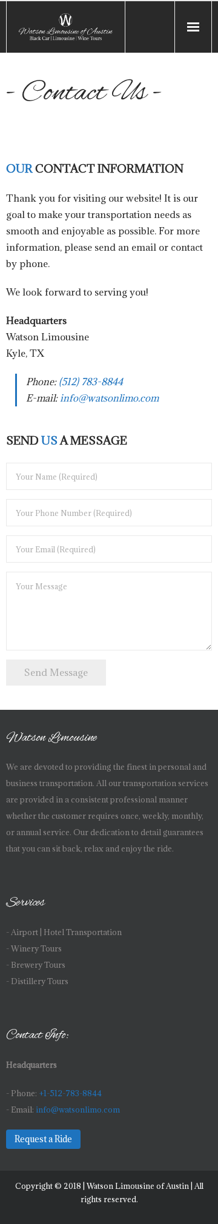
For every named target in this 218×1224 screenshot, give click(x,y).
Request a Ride (43, 1139)
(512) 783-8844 (91, 381)
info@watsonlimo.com (109, 398)
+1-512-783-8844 (70, 1093)
